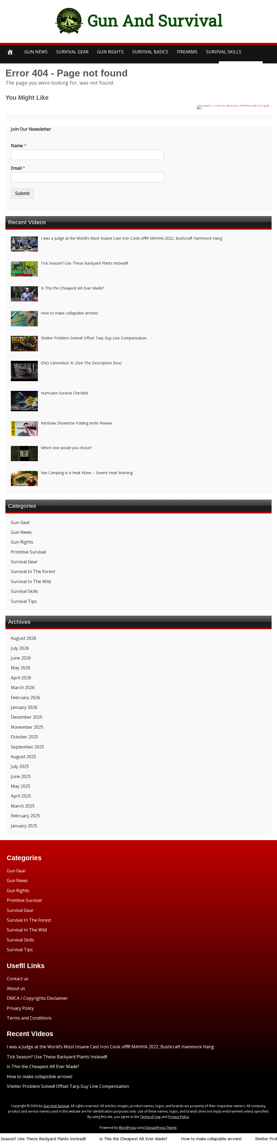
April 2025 (21, 796)
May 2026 (20, 668)
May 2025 (20, 786)
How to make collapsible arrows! (190, 1138)
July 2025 (20, 766)
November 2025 (27, 727)
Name (19, 146)
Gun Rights (110, 52)
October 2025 (24, 737)
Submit (22, 193)
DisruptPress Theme (161, 1127)
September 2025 (27, 747)
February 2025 (25, 816)
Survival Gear (24, 562)
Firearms (187, 52)
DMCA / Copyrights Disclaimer (37, 998)
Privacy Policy (20, 1008)
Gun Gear (20, 522)
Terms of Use (150, 1116)
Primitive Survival (28, 552)
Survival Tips (24, 601)
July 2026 (20, 648)
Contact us (17, 979)
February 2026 (25, 697)
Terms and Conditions (29, 1018)
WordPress (127, 1127)
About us (16, 988)
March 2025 (23, 806)
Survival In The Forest (33, 571)
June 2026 (21, 658)
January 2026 (24, 707)
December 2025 (26, 717)
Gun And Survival (155, 20)
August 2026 (23, 638)
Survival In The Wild (31, 581)
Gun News (36, 52)
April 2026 (21, 678)
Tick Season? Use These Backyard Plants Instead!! (57, 1057)
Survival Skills (24, 591)
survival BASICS (150, 52)
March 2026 (23, 687)
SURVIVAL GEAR (72, 52)
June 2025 (21, 776)
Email (18, 168)
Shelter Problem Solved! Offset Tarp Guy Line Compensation (68, 1086)
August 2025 (23, 757)
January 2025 (24, 826)
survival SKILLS (223, 52)
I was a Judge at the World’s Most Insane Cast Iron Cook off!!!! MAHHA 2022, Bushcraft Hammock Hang (110, 1047)
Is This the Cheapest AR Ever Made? (112, 1138)
